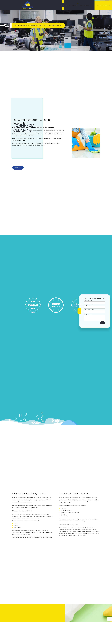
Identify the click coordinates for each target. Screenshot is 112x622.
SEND (103, 322)
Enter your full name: (88, 300)
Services (74, 5)
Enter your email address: (89, 309)
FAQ (81, 5)
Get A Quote (18, 167)
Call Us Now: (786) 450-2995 (103, 5)
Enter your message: (88, 314)
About (68, 5)
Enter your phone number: (89, 305)
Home (62, 5)
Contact (86, 5)
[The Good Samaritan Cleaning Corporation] (27, 4)
